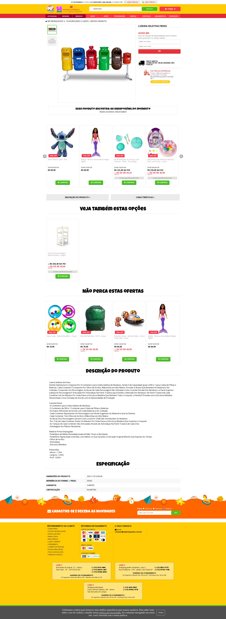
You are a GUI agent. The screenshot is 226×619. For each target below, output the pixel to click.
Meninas (65, 16)
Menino (159, 508)
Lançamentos (160, 16)
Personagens (119, 16)
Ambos (168, 508)
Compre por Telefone (56, 547)
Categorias (52, 16)
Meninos (79, 16)
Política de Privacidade (57, 531)
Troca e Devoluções (55, 552)
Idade (92, 16)
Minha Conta (53, 537)
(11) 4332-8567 (131, 587)
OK (176, 513)
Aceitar (160, 612)
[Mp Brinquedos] (51, 9)
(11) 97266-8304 (100, 572)
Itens (170, 9)
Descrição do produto (77, 197)
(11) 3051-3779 (162, 567)
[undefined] (96, 63)
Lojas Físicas (132, 2)
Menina (148, 508)
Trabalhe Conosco (55, 555)
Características (144, 197)
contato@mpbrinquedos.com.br (128, 532)
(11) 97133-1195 (162, 569)
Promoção (173, 16)
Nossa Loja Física (54, 534)
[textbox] (115, 9)
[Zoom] (52, 29)
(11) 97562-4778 (131, 589)
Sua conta (150, 2)
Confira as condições (160, 82)
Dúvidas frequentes (55, 549)
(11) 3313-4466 (99, 567)
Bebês (106, 16)
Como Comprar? (54, 542)
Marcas (133, 16)
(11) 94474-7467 (117, 2)
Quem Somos (53, 529)
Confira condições (69, 12)
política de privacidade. (110, 612)
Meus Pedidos (53, 539)
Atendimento (53, 544)
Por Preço (147, 16)
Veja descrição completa (52, 41)
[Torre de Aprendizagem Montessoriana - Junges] (63, 236)
